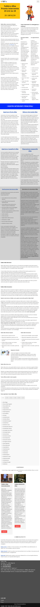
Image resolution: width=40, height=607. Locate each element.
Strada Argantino (6, 411)
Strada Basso (5, 452)
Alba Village (5, 402)
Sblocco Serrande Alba (30, 112)
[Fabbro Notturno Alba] (20, 478)
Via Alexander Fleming (7, 428)
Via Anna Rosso (6, 434)
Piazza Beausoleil (6, 445)
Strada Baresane (6, 449)
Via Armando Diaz (6, 437)
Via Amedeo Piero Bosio (7, 430)
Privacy (2, 602)
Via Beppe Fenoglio (6, 462)
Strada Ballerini (6, 447)
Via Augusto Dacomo (7, 441)
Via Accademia (5, 413)
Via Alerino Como (6, 424)
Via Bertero (5, 464)
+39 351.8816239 (7, 564)
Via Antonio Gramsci (7, 435)
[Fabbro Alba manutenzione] (7, 478)
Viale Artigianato (6, 443)
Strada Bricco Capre (7, 456)
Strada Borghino (6, 454)
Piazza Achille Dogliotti (7, 404)
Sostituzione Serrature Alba (10, 189)
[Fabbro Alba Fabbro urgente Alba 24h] (4, 1)
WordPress (24, 604)
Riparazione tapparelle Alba (30, 150)
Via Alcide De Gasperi (7, 421)
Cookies (2, 600)
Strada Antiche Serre (7, 409)
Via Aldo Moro (5, 422)
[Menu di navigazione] (38, 1)
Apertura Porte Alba (10, 112)
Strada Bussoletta (6, 458)
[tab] (3, 397)
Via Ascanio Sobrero (7, 439)
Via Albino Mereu (6, 419)
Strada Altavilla (6, 407)
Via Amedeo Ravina (6, 432)
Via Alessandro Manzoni (7, 426)
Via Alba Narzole (6, 417)
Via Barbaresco (6, 460)
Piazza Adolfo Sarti (6, 406)
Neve (15, 604)
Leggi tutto (4, 531)
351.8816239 (10, 15)
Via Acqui (4, 415)
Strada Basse (5, 450)
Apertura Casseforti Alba (10, 149)
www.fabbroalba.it (7, 566)
